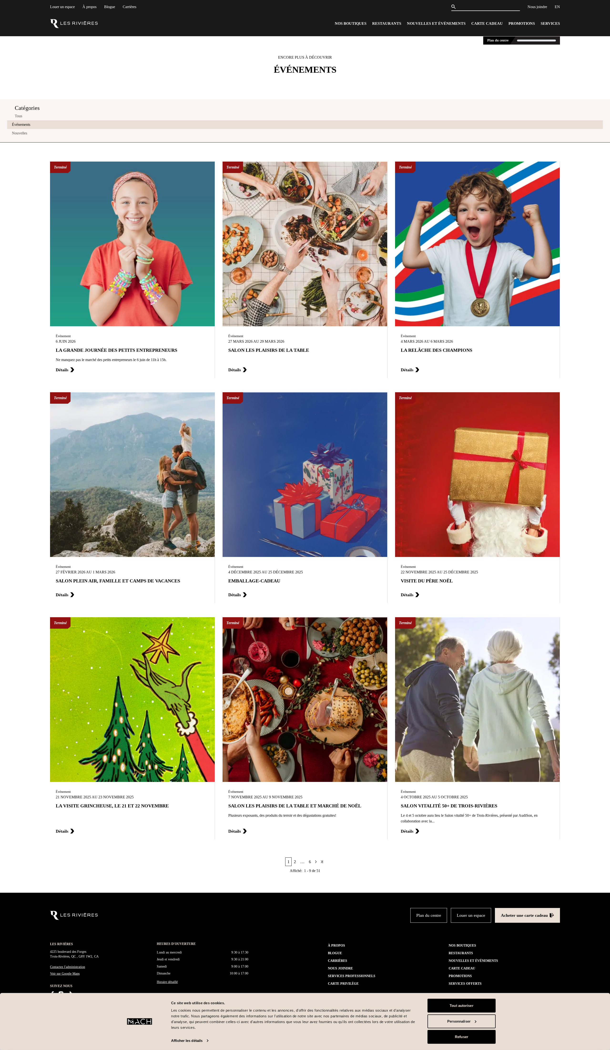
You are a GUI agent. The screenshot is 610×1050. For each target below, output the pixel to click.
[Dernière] (322, 861)
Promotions (521, 23)
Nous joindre (537, 7)
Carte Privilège (343, 983)
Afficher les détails (187, 1041)
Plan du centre (497, 40)
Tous (18, 116)
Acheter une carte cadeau (524, 915)
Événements (21, 124)
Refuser (461, 1037)
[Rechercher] (454, 6)
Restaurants (386, 23)
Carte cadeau (487, 23)
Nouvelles (19, 133)
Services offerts (465, 983)
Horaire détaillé (167, 982)
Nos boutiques (350, 23)
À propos (89, 7)
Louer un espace (62, 7)
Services (550, 23)
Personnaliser (459, 1021)
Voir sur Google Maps (65, 973)
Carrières (129, 7)
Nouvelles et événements (436, 23)
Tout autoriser (461, 1006)
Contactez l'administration (67, 967)
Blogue (109, 7)
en (557, 7)
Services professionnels (351, 976)
